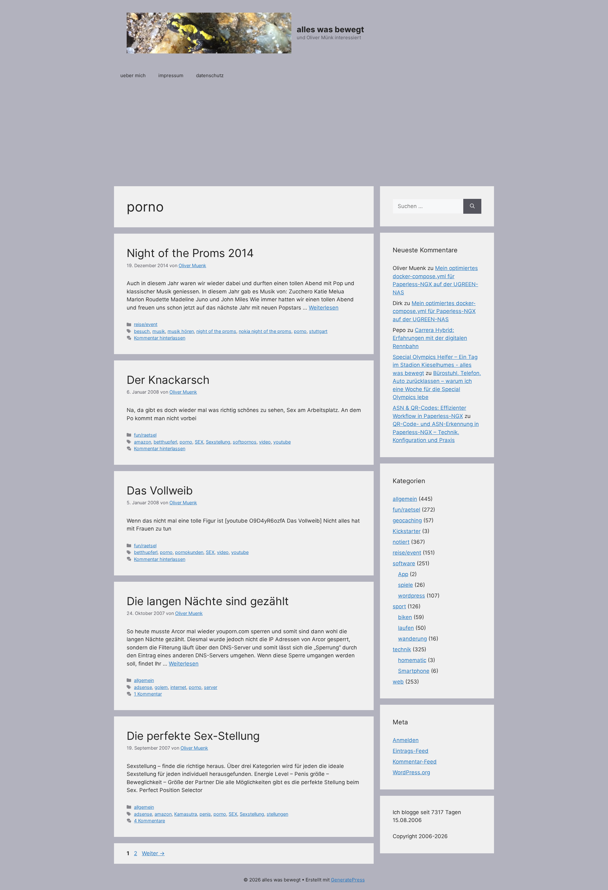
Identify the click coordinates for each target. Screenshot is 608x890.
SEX (199, 442)
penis (205, 814)
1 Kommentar (148, 694)
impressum (170, 75)
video (265, 442)
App (403, 574)
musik (158, 331)
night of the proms (216, 331)
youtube (282, 442)
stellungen (277, 814)
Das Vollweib (160, 490)
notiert (401, 542)
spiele (405, 585)
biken (405, 617)
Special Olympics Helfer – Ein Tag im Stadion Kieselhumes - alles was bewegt (435, 365)
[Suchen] (472, 206)
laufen (406, 628)
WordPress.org (411, 772)
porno (300, 331)
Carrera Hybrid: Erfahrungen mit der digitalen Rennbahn (430, 338)
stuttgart (318, 331)
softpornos (244, 442)
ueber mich (133, 75)
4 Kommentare (149, 820)
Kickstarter (407, 531)
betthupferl (165, 442)
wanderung (412, 638)
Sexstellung (218, 442)
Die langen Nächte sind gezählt (208, 601)
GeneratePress (348, 880)
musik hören (181, 331)
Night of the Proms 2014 (190, 253)
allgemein (144, 680)
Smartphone (413, 671)
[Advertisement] (304, 132)
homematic (412, 660)
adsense (143, 687)
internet (178, 687)
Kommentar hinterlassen (159, 338)
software (404, 563)
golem (161, 687)
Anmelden (406, 740)
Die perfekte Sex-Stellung (193, 735)
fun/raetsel (145, 435)
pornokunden (189, 552)
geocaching (407, 520)
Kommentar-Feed (415, 761)
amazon (142, 442)
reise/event (145, 324)
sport (399, 606)
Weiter (153, 853)
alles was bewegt (330, 29)
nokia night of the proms (265, 331)
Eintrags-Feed (410, 751)
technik (402, 649)
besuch (142, 331)
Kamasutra (185, 814)
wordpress (411, 595)
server (210, 687)
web (398, 681)
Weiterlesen (324, 307)
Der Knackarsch (168, 379)
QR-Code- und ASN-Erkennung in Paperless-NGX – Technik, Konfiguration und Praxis (436, 432)
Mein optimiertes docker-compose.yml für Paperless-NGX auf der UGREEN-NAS (434, 311)
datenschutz (210, 75)
